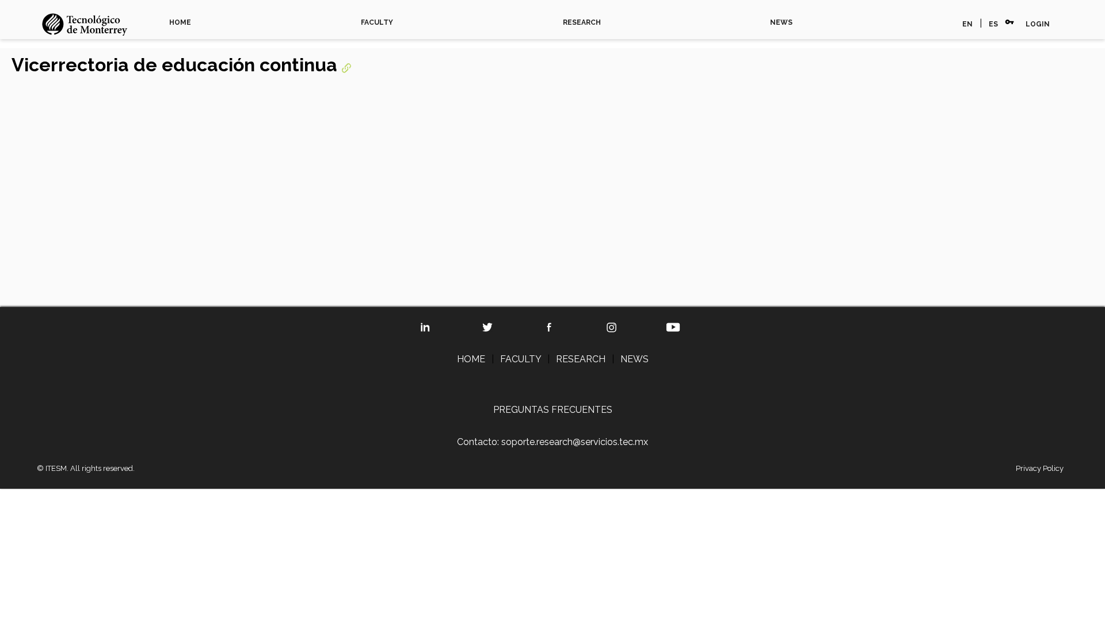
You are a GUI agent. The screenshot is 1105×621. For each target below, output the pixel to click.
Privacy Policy (1040, 468)
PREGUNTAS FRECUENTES (552, 409)
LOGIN (1038, 24)
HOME (180, 22)
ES (993, 24)
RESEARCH (582, 22)
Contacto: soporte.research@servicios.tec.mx (552, 441)
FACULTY (377, 22)
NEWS (781, 22)
